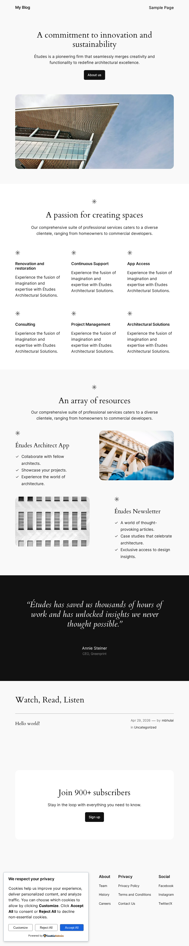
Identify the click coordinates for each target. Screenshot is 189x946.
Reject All (46, 927)
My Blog (22, 7)
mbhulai (168, 720)
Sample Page (161, 7)
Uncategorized (145, 727)
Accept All (72, 927)
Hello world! (27, 723)
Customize (20, 927)
